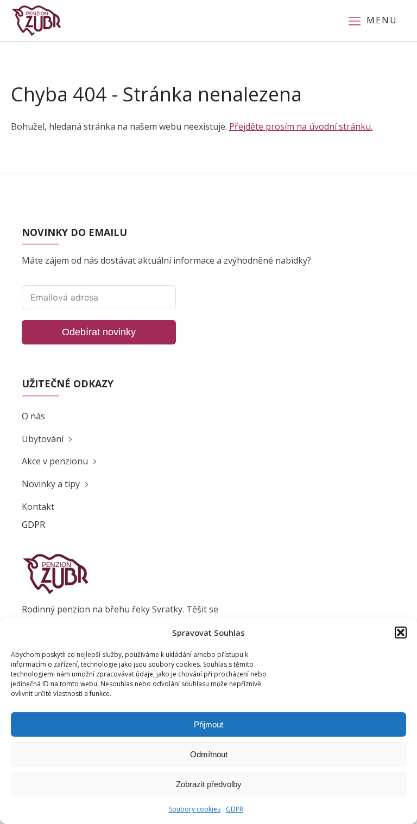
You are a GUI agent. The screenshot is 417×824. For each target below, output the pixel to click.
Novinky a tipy (51, 484)
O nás (33, 416)
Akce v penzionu (55, 461)
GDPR (234, 809)
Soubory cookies (194, 809)
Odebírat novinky (99, 332)
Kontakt (38, 507)
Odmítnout (209, 754)
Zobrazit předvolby (209, 784)
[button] (400, 632)
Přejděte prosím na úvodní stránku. (300, 126)
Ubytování (43, 439)
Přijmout (208, 724)
